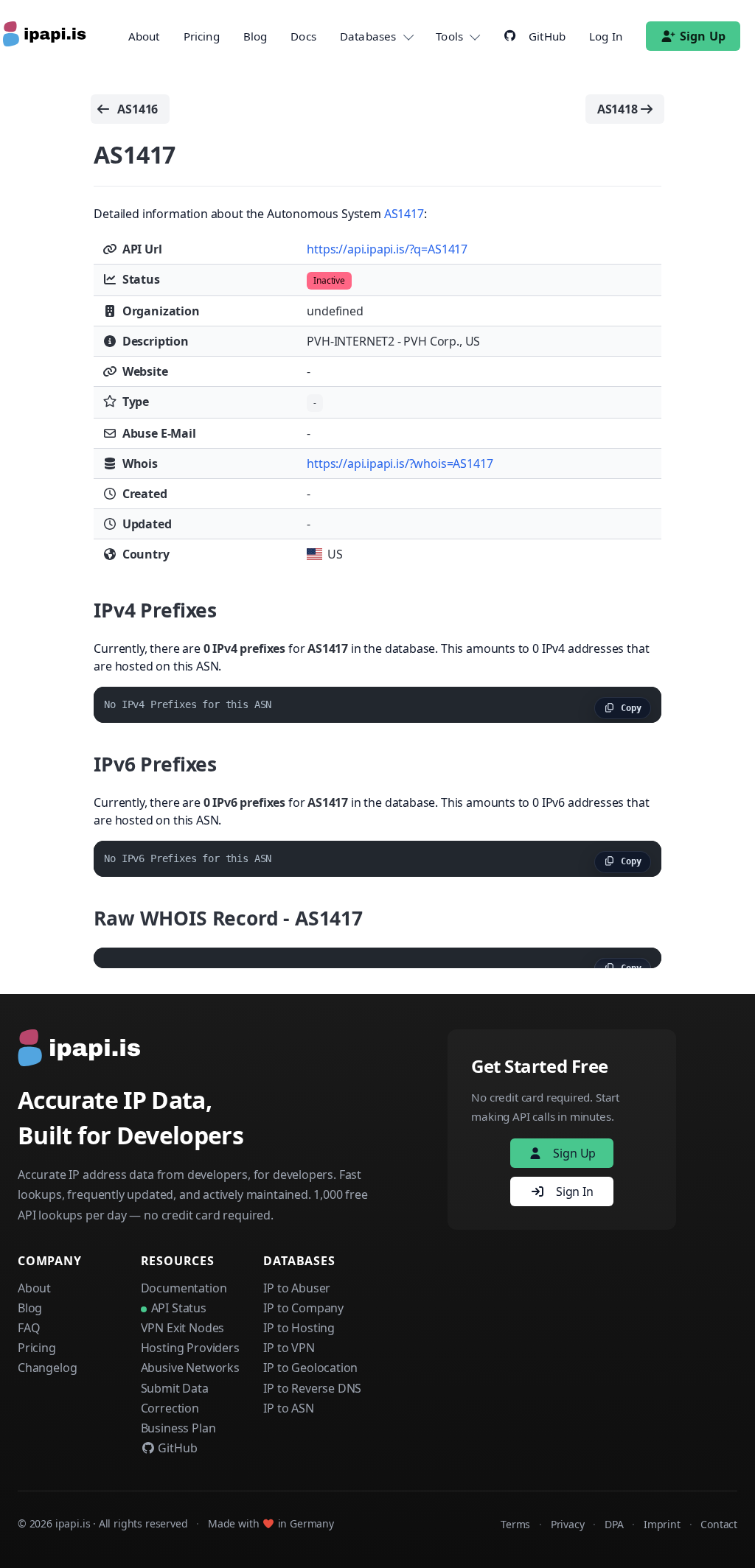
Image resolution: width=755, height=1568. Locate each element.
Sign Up (703, 36)
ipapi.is (73, 1523)
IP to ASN (288, 1408)
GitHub (177, 1448)
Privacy (568, 1524)
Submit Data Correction (175, 1398)
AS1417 (404, 214)
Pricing (202, 36)
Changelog (47, 1367)
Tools (449, 36)
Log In (605, 36)
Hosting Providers (190, 1348)
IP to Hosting (299, 1328)
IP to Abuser (296, 1288)
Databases (368, 36)
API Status (178, 1308)
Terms (515, 1524)
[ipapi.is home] (45, 36)
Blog (255, 36)
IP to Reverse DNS (312, 1388)
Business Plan (178, 1428)
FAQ (29, 1328)
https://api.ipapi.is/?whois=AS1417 (400, 463)
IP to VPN (288, 1348)
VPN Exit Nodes (183, 1328)
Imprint (662, 1524)
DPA (614, 1524)
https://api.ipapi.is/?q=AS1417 (387, 249)
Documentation (184, 1288)
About (144, 36)
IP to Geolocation (310, 1367)
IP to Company (303, 1308)
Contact (718, 1524)
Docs (303, 36)
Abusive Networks (190, 1367)
